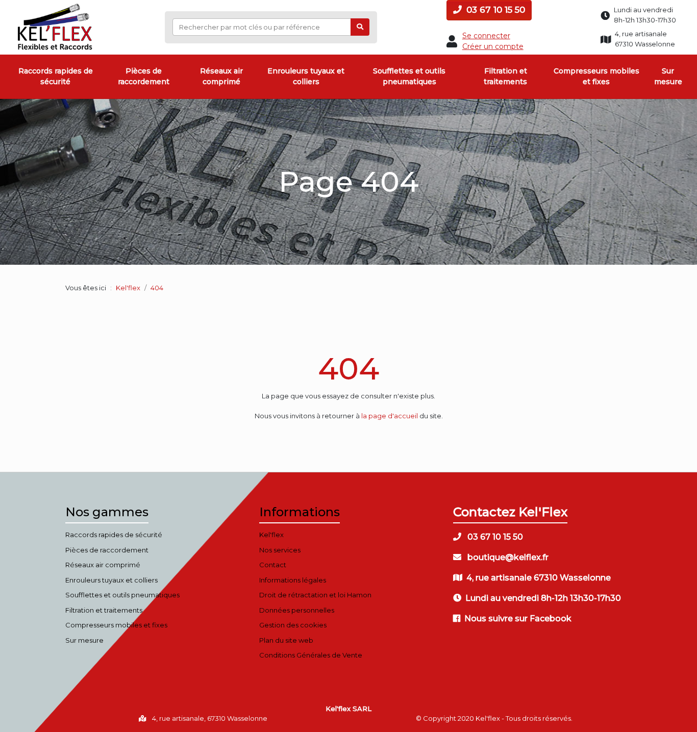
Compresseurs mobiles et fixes (596, 76)
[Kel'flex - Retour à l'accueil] (55, 6)
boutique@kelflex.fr (507, 557)
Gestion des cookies (293, 625)
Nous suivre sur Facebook (517, 618)
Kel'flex (128, 288)
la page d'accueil (389, 416)
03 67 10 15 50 (494, 10)
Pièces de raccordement (143, 76)
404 (348, 368)
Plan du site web (286, 640)
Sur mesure (668, 76)
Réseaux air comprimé (221, 76)
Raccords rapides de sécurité (55, 76)
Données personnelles (296, 610)
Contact (272, 565)
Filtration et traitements (505, 76)
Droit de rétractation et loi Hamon (315, 595)
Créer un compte (493, 46)
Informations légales (292, 580)
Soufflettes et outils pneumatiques (409, 76)
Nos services (280, 550)
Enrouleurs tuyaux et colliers (305, 76)
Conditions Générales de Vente (310, 655)
